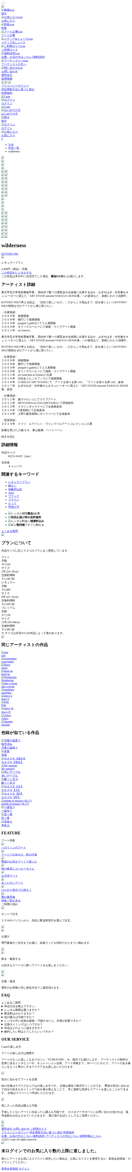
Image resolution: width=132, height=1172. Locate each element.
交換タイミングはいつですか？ (23, 1024)
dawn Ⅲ (6, 712)
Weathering (7, 680)
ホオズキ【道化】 (12, 762)
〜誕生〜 (6, 810)
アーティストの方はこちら (62, 1136)
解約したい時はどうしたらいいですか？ (29, 1031)
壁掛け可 (13, 506)
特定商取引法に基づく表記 (17, 89)
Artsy (11, 492)
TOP (11, 144)
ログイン (24, 1168)
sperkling (6, 692)
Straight (5, 724)
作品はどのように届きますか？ (23, 1028)
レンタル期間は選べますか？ (22, 1009)
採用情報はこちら (90, 1136)
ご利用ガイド (38, 1128)
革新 (4, 754)
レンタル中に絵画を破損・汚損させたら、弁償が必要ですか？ (42, 1020)
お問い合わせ (21, 1128)
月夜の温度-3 (9, 747)
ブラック (13, 496)
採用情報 (6, 78)
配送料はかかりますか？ (19, 1013)
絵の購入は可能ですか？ (19, 1017)
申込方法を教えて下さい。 (20, 1006)
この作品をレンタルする (16, 272)
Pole (3, 705)
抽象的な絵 (15, 489)
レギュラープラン (19, 482)
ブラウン (13, 499)
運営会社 (6, 75)
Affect (4, 718)
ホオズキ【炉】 (11, 797)
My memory (8, 768)
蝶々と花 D (8, 782)
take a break (7, 686)
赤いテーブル (9, 775)
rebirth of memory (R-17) (15, 803)
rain (3, 655)
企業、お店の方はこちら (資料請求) (23, 1136)
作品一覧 (13, 148)
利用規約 (6, 93)
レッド (12, 503)
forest (4, 667)
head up (5, 674)
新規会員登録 (9, 1168)
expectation (7, 661)
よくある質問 (9, 531)
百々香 (5, 818)
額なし (12, 485)
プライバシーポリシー (15, 85)
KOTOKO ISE (9, 253)
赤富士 (5, 825)
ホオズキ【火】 (11, 790)
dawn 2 (5, 698)
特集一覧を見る (11, 900)
